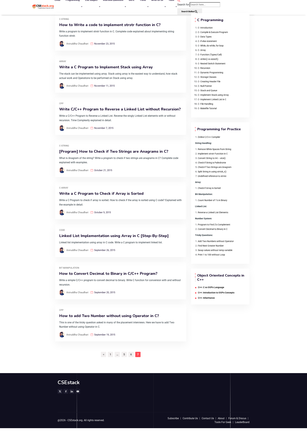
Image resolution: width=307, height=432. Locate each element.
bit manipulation (69, 267)
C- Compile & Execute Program (213, 32)
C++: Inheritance (206, 298)
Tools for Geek (222, 422)
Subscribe (173, 418)
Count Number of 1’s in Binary (212, 200)
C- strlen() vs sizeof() (208, 59)
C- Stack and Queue (207, 90)
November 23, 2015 (104, 43)
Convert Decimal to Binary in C (213, 229)
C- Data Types (205, 36)
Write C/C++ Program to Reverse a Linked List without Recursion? (120, 109)
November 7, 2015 (103, 128)
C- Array (202, 50)
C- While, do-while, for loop (211, 45)
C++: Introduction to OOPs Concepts (216, 292)
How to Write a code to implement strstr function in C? (110, 24)
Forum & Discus (237, 418)
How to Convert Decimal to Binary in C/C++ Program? (108, 273)
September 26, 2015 (104, 250)
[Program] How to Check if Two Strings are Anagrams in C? (113, 151)
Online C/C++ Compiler (209, 137)
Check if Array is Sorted (209, 188)
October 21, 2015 (103, 170)
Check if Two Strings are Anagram (214, 167)
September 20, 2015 (104, 292)
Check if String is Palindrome (212, 162)
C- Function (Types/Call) (210, 54)
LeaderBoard (242, 422)
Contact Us (208, 418)
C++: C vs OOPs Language (211, 287)
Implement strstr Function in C (213, 153)
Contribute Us (190, 418)
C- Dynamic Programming (210, 72)
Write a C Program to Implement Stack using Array (106, 67)
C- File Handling (205, 104)
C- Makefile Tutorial (207, 108)
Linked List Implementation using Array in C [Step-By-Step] (114, 235)
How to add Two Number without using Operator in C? (109, 315)
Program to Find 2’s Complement (214, 224)
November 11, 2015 (104, 85)
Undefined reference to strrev (212, 176)
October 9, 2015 (102, 212)
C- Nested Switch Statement (211, 63)
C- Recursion (204, 68)
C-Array (63, 187)
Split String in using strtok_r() (212, 171)
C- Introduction (205, 27)
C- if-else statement (207, 41)
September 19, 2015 (104, 334)
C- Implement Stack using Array (213, 95)
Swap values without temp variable (215, 250)
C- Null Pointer (205, 86)
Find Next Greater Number (211, 245)
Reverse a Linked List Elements (213, 212)
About (221, 418)
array (62, 61)
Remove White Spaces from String (214, 149)
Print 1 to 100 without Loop (211, 254)
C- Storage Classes (207, 77)
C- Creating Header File (209, 81)
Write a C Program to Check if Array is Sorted (101, 193)
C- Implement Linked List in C (212, 99)
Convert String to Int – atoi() (212, 158)
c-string (64, 19)
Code (62, 230)
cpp (61, 103)
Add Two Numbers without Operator (216, 241)
